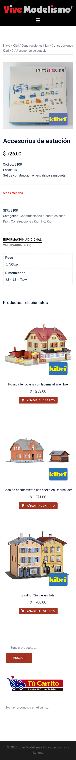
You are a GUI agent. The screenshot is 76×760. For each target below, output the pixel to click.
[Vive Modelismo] (38, 9)
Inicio (6, 45)
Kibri (16, 45)
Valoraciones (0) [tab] (17, 245)
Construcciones (31, 216)
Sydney (38, 753)
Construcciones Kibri (35, 45)
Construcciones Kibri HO (28, 221)
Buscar (19, 657)
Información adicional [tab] (22, 239)
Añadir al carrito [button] (40, 400)
